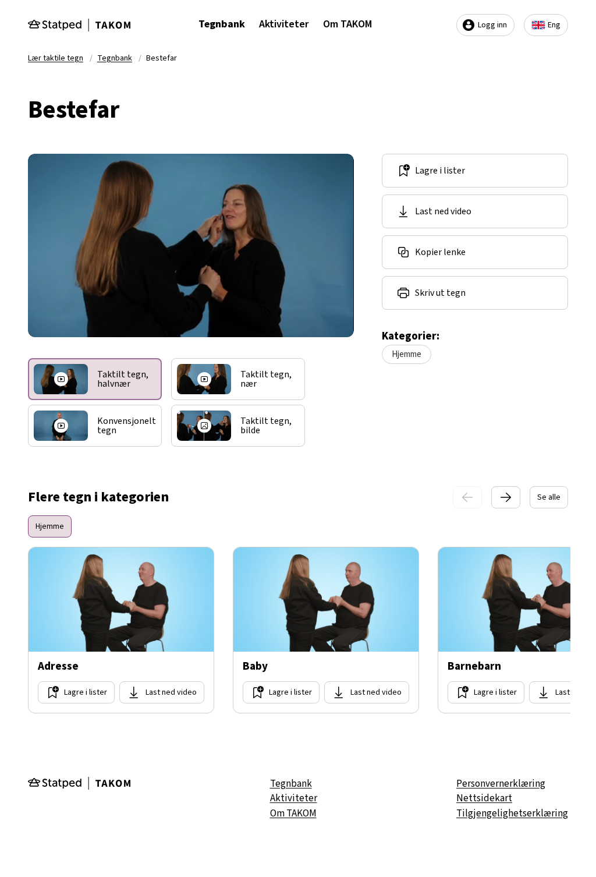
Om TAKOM (347, 24)
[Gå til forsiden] (79, 25)
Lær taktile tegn (55, 58)
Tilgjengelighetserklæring (512, 814)
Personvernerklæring (500, 784)
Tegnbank (221, 24)
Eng (554, 25)
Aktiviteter (284, 24)
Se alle (548, 497)
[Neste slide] (505, 497)
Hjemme (406, 354)
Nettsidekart (484, 798)
